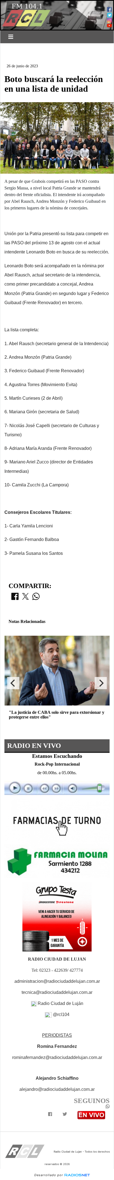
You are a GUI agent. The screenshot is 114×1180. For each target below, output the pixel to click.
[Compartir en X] (25, 598)
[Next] (101, 683)
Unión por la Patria (29, 57)
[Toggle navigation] (11, 37)
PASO (35, 48)
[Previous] (13, 683)
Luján (15, 48)
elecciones (59, 48)
